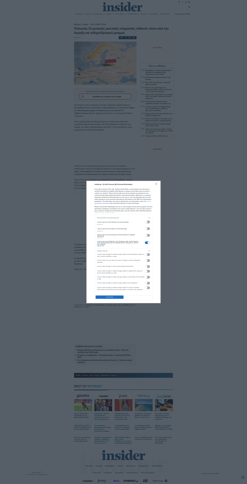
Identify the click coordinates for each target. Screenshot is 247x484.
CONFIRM (109, 297)
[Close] (157, 184)
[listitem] (123, 218)
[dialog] (123, 242)
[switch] (147, 222)
